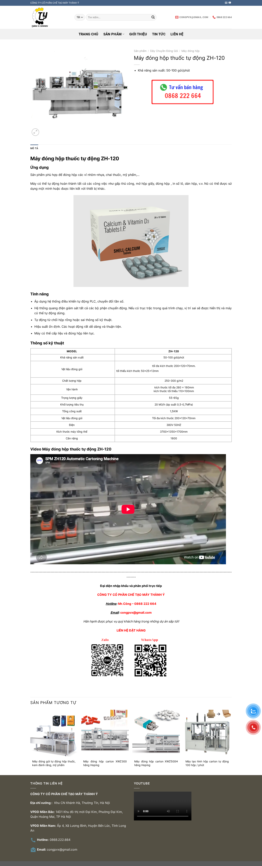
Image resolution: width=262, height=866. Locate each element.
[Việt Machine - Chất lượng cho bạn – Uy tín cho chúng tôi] (49, 17)
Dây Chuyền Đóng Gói (164, 50)
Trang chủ (88, 34)
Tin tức (159, 34)
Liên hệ (177, 34)
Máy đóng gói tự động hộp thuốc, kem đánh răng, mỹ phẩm (54, 763)
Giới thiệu (138, 34)
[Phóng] (35, 132)
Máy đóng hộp (190, 50)
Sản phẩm (112, 34)
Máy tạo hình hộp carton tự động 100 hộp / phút (207, 763)
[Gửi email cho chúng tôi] (226, 3)
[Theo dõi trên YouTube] (230, 3)
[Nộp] (153, 17)
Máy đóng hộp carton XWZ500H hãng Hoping (156, 763)
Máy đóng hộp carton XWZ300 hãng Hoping (105, 763)
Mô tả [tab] (34, 148)
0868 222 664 (145, 604)
